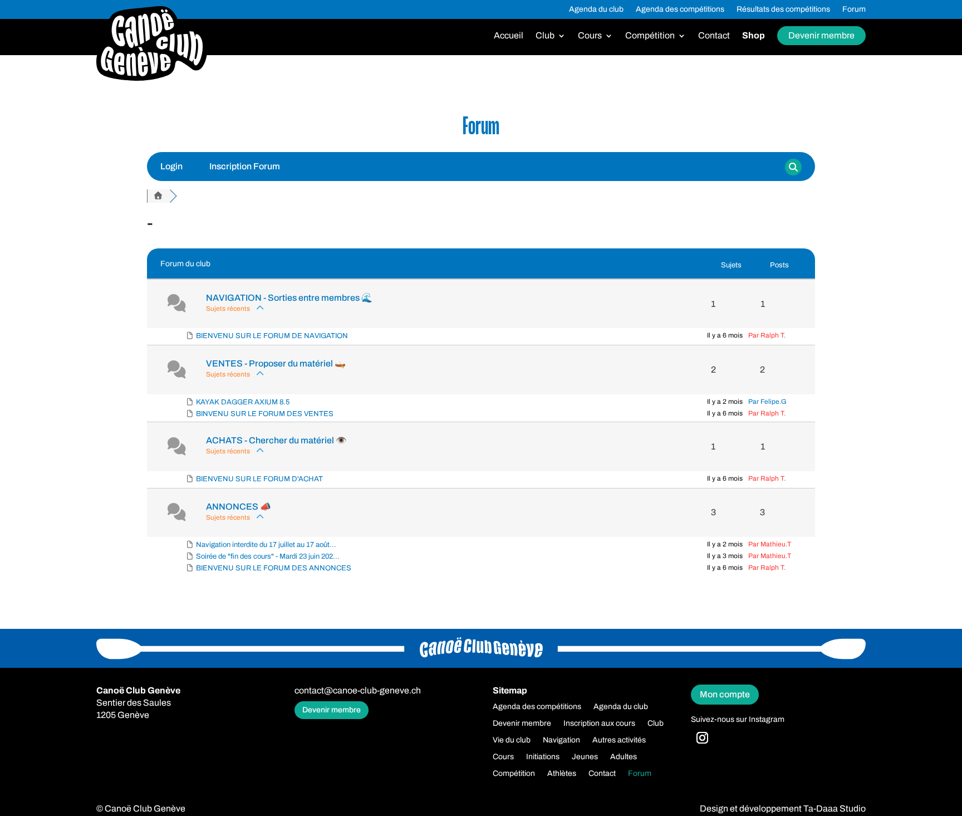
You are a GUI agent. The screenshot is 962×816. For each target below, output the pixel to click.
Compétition (650, 36)
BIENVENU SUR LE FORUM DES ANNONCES (273, 568)
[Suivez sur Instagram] (702, 738)
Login (171, 166)
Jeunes (585, 757)
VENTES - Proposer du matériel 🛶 (276, 363)
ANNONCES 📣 (238, 506)
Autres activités (619, 740)
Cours (590, 36)
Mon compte (725, 694)
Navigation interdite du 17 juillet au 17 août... (266, 545)
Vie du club (512, 740)
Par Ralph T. (767, 335)
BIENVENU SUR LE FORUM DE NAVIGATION (272, 336)
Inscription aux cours (599, 723)
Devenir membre (821, 35)
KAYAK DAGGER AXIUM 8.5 (242, 402)
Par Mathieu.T (769, 544)
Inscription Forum (244, 166)
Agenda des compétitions (680, 9)
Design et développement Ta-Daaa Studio (783, 808)
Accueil (508, 36)
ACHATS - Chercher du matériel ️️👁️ (276, 440)
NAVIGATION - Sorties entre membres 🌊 (289, 297)
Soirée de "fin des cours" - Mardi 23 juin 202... (268, 556)
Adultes (623, 757)
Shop (753, 36)
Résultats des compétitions (783, 9)
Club (545, 36)
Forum (854, 9)
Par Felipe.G (767, 401)
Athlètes (561, 774)
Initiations (542, 757)
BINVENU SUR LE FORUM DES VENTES (264, 414)
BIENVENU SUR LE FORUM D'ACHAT (259, 479)
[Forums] (158, 196)
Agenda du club (596, 9)
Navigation (561, 740)
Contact (714, 36)
